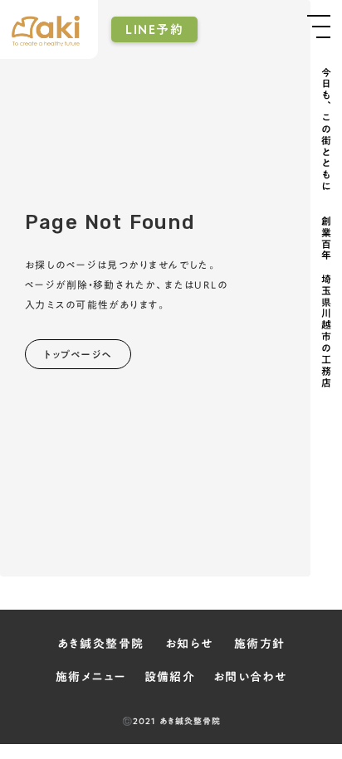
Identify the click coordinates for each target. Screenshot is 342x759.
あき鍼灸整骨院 (100, 644)
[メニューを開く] (318, 26)
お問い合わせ (249, 677)
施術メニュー (91, 677)
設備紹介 (170, 677)
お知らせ (189, 644)
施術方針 (260, 644)
